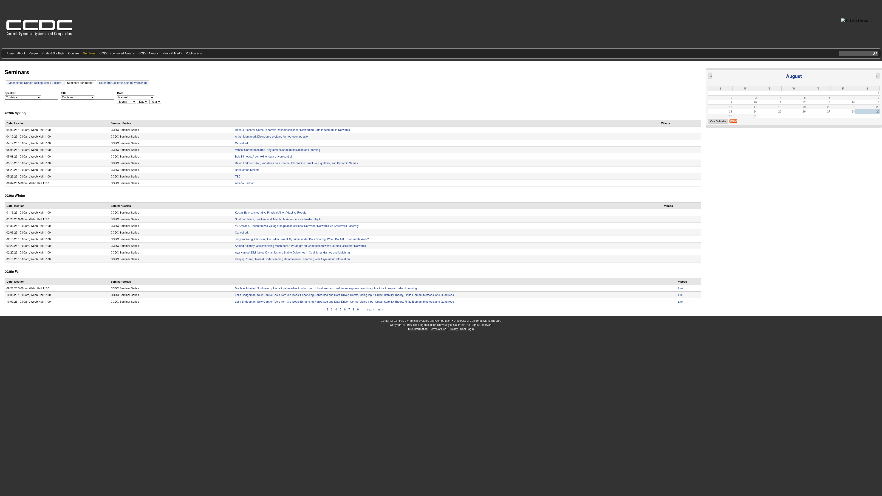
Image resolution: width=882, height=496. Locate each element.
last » (380, 309)
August (794, 76)
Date (120, 93)
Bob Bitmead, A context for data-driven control (263, 156)
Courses (73, 53)
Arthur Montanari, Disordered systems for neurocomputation (272, 136)
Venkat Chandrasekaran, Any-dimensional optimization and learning (277, 150)
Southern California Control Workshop (123, 83)
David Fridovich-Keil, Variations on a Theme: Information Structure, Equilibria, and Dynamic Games (296, 163)
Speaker (10, 93)
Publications (194, 53)
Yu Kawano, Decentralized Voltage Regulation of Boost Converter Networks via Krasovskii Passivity (297, 226)
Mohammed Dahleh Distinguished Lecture (34, 83)
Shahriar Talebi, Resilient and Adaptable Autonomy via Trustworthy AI (278, 219)
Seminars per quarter (81, 83)
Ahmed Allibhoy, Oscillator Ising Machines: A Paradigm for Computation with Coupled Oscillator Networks (300, 246)
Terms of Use (438, 329)
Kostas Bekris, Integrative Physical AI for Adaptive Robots (270, 212)
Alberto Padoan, (245, 183)
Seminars (89, 53)
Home (10, 53)
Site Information (418, 329)
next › (370, 309)
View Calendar (718, 121)
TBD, (238, 176)
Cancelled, (242, 143)
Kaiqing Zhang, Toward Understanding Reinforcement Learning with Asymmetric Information (292, 259)
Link (680, 288)
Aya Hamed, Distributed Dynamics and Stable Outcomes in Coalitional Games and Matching (292, 252)
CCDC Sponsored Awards (117, 53)
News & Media (172, 53)
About (21, 53)
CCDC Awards (149, 53)
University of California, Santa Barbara (477, 320)
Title (63, 93)
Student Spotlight (53, 53)
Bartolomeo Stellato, (247, 170)
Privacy (453, 329)
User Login (467, 329)
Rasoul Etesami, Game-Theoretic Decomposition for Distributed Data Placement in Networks (292, 130)
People (33, 53)
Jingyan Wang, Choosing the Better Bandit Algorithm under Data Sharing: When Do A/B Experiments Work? (302, 239)
